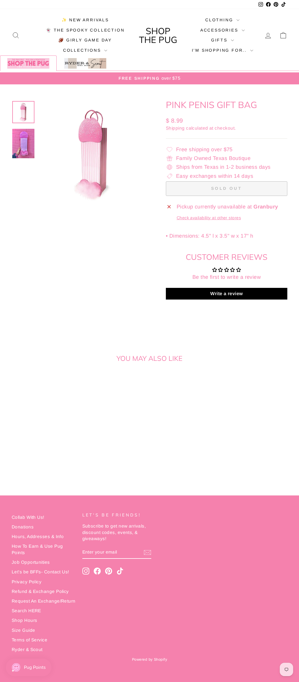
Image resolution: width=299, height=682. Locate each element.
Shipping (175, 128)
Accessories (220, 30)
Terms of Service (29, 639)
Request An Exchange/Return (44, 601)
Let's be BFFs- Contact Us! (40, 571)
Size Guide (23, 630)
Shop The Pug (158, 35)
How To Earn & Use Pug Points (37, 549)
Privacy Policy (26, 581)
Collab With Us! (28, 517)
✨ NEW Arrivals (85, 20)
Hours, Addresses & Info (38, 536)
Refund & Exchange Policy (40, 591)
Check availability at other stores (209, 217)
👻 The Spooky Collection (85, 30)
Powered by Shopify (149, 659)
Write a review (226, 293)
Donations (23, 526)
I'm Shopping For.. (220, 50)
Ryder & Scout (27, 649)
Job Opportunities (31, 562)
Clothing (220, 20)
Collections (83, 50)
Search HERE (26, 610)
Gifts (220, 40)
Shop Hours (24, 620)
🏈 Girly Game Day (85, 40)
